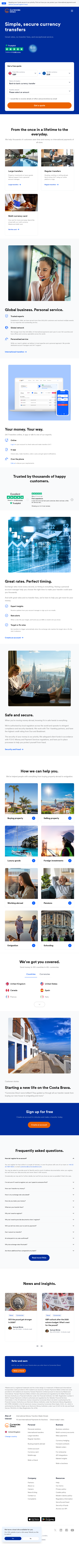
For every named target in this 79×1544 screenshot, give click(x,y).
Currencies (19, 1315)
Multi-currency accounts (65, 1432)
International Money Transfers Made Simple (32, 1416)
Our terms (59, 1486)
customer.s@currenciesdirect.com (31, 1167)
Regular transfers (34, 1439)
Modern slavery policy (64, 1496)
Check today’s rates (57, 1420)
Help (57, 1482)
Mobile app (32, 1455)
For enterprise (61, 1452)
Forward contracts (62, 1444)
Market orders (61, 1447)
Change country (11, 1436)
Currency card (33, 1452)
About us (31, 1486)
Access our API (61, 1509)
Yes (13, 1538)
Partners (31, 1482)
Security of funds (62, 1505)
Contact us (32, 1496)
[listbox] (22, 73)
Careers (31, 1489)
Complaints (32, 1499)
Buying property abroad (36, 1444)
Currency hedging (62, 1440)
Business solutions (62, 1429)
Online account (33, 1449)
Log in (13, 444)
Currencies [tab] (45, 974)
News (11, 1315)
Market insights (61, 1458)
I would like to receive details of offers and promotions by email (33, 99)
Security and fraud (62, 1502)
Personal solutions (34, 1429)
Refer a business (62, 1463)
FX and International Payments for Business (32, 1420)
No (30, 1538)
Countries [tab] (30, 974)
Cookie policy (61, 1492)
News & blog (32, 1492)
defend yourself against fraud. (18, 4)
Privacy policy (61, 1489)
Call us (13, 463)
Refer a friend (33, 1460)
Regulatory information (64, 1499)
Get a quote (39, 105)
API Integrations (61, 1455)
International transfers (36, 1432)
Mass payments (61, 1436)
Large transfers (33, 1436)
